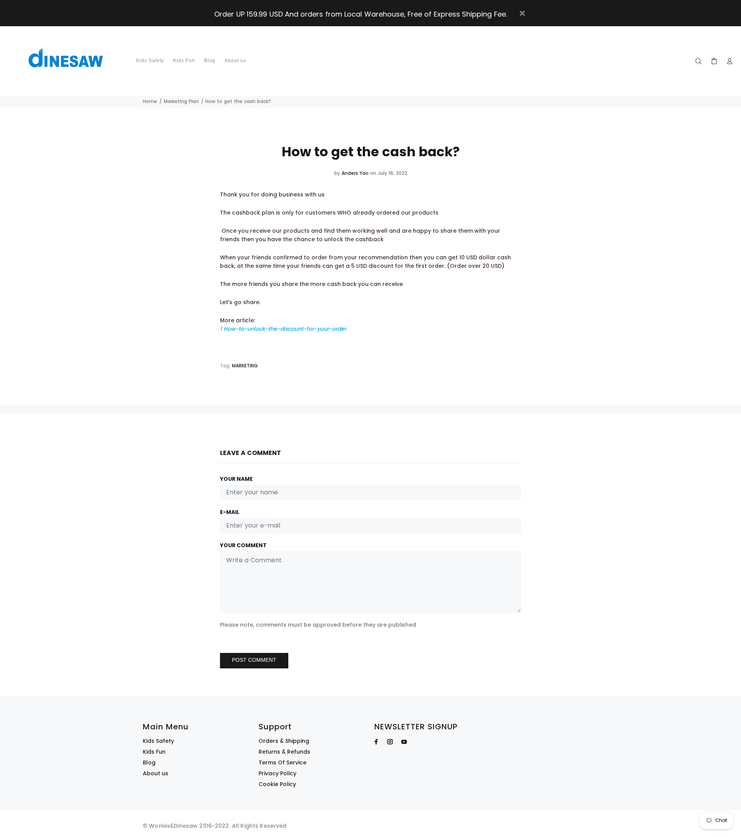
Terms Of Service (282, 762)
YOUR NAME (236, 479)
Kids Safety (158, 741)
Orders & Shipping (284, 741)
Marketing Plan (181, 101)
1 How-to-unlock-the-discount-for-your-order (283, 329)
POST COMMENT (254, 660)
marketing (245, 365)
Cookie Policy (277, 784)
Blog (149, 762)
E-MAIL (229, 512)
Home (150, 101)
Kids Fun (154, 752)
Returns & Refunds (284, 752)
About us (155, 773)
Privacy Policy (277, 773)
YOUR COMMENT (243, 545)
